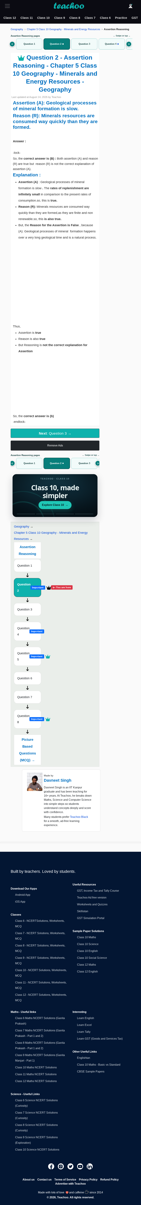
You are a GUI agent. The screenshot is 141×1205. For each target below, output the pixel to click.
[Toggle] (8, 6)
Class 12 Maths (86, 964)
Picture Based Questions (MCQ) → (27, 750)
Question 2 (29, 587)
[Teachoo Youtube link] (80, 1166)
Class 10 (43, 18)
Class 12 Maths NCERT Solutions (36, 1081)
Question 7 (24, 697)
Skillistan (82, 911)
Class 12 (9, 18)
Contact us (44, 1179)
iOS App (20, 901)
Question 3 (24, 609)
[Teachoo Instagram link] (61, 1166)
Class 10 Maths (86, 937)
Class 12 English (87, 971)
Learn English (85, 1018)
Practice (121, 18)
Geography (17, 29)
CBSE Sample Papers (90, 1071)
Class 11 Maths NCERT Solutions (36, 1074)
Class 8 (74, 18)
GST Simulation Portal (90, 918)
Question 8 (29, 719)
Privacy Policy (88, 1179)
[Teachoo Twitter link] (70, 1166)
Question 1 (24, 565)
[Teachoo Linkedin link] (90, 1166)
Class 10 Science (88, 944)
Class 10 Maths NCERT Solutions (36, 1067)
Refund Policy (109, 1179)
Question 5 (29, 656)
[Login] (130, 6)
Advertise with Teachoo (70, 1183)
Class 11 (26, 18)
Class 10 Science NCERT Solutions (37, 1149)
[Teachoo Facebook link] (51, 1166)
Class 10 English (87, 951)
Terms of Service (65, 1179)
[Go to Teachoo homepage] (68, 6)
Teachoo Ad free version (91, 897)
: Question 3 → (55, 433)
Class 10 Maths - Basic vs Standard (98, 1064)
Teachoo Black (79, 816)
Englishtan (83, 1057)
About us (29, 1179)
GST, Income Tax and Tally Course (98, 890)
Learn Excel (84, 1024)
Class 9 (59, 18)
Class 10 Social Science (92, 957)
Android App (22, 894)
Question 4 (29, 631)
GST (135, 18)
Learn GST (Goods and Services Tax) (100, 1038)
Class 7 (90, 18)
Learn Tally (83, 1031)
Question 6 (24, 678)
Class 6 (105, 18)
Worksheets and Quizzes (92, 904)
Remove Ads (55, 445)
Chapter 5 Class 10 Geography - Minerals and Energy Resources (63, 29)
